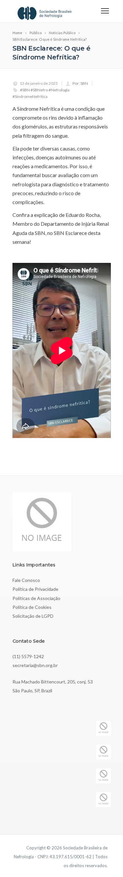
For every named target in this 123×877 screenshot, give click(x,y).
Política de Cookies (31, 607)
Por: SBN (80, 83)
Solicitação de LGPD (32, 616)
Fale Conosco (26, 580)
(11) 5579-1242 (28, 656)
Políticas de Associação (36, 598)
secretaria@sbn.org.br (35, 665)
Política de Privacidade (35, 589)
